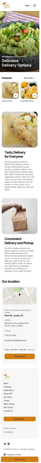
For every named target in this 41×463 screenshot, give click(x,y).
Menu (27, 5)
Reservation (9, 390)
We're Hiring (9, 404)
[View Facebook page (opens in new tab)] (5, 443)
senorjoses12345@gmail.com (15, 340)
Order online (19, 356)
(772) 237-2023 (10, 335)
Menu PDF (8, 393)
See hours (31, 350)
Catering (7, 387)
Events (6, 400)
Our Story (8, 397)
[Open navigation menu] (34, 5)
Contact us (8, 411)
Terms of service (10, 428)
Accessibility (8, 432)
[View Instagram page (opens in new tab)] (8, 443)
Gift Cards (8, 407)
